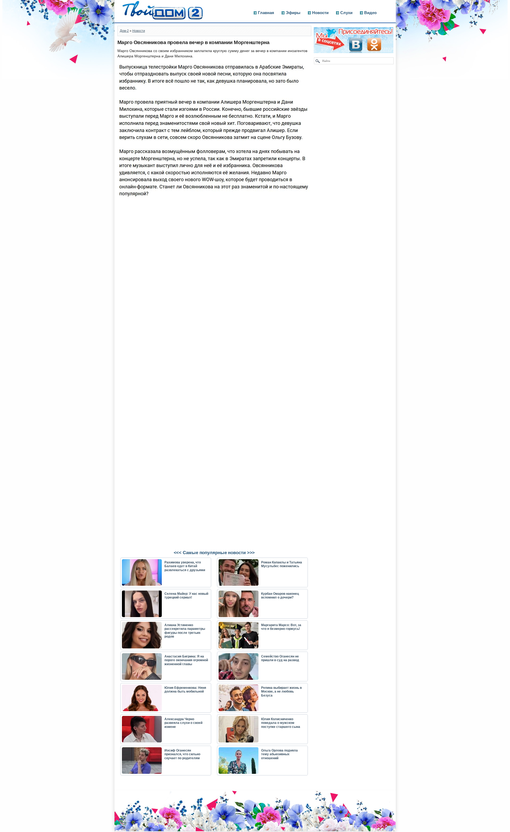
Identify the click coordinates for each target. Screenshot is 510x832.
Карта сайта (129, 829)
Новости (320, 12)
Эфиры (293, 12)
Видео (370, 12)
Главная (266, 12)
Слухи (346, 12)
